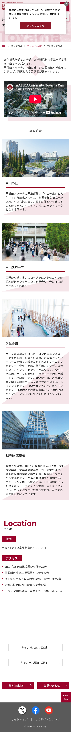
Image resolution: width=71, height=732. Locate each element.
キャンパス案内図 (32, 647)
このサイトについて (47, 719)
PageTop (65, 697)
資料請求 (14, 685)
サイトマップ (19, 719)
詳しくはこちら (35, 25)
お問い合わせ (52, 685)
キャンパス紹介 (34, 46)
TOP (4, 46)
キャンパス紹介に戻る (34, 662)
